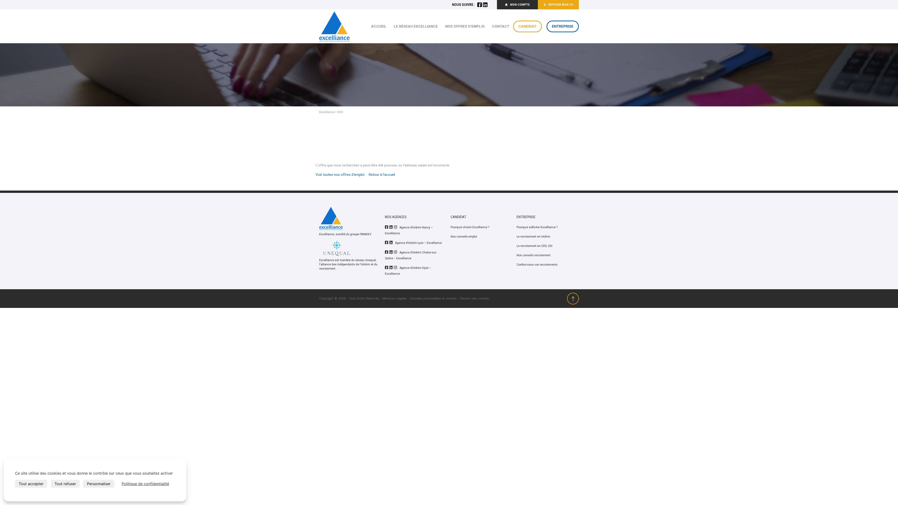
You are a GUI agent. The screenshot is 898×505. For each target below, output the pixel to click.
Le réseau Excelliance (416, 26)
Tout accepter (31, 483)
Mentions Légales (394, 298)
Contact (500, 26)
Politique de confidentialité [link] (145, 483)
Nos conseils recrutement (533, 255)
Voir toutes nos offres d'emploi (340, 175)
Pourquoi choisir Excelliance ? (470, 227)
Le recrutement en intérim (533, 236)
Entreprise (562, 26)
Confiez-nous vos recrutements (537, 264)
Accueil (378, 26)
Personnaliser (99, 483)
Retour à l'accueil (382, 175)
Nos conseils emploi (464, 236)
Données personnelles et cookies (433, 298)
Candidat (527, 26)
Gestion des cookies (474, 298)
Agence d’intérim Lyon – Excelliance (418, 243)
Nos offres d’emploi (465, 26)
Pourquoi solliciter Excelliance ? (537, 227)
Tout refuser (65, 483)
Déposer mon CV (560, 4)
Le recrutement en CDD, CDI (534, 246)
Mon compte (520, 4)
